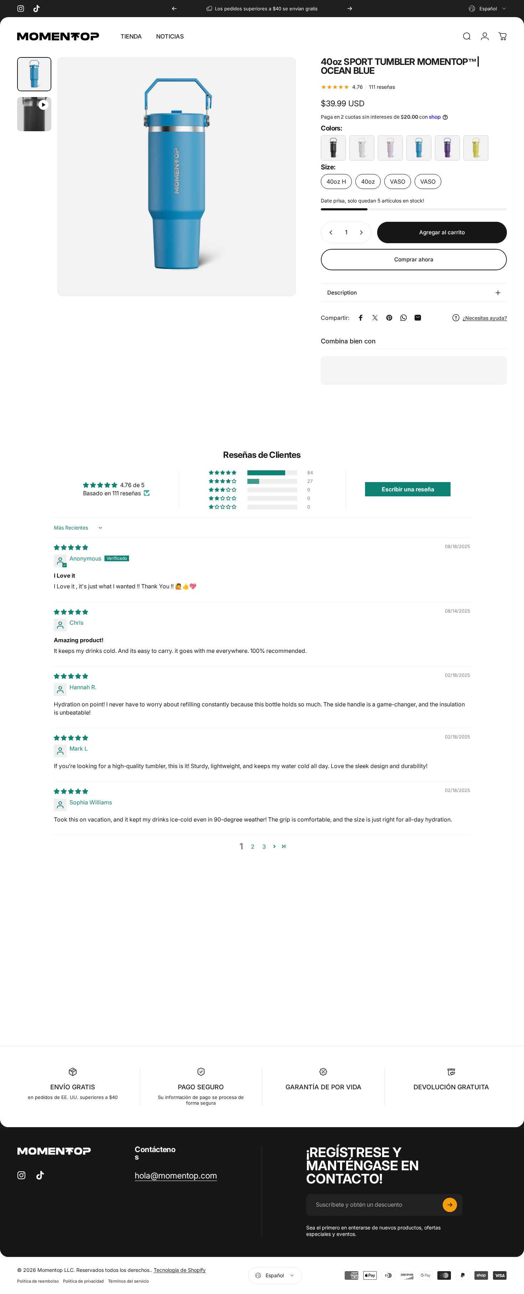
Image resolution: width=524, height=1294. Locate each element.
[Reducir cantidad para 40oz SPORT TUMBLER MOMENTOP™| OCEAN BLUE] (329, 232)
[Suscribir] (450, 1205)
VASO (397, 181)
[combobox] (488, 8)
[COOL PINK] (390, 147)
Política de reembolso (38, 1281)
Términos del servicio (128, 1281)
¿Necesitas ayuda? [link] (485, 318)
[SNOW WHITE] (361, 147)
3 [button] (264, 846)
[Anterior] (174, 8)
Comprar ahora (413, 259)
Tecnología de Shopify (180, 1270)
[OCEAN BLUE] (418, 147)
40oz (368, 181)
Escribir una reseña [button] (408, 489)
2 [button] (253, 846)
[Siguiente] (350, 8)
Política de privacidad (83, 1281)
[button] (223, 472)
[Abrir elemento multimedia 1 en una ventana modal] (176, 176)
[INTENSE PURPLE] (447, 147)
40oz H (336, 181)
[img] (71, 547)
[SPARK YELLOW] (475, 147)
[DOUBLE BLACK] (333, 147)
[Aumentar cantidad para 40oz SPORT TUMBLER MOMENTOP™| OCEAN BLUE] (363, 232)
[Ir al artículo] (34, 74)
